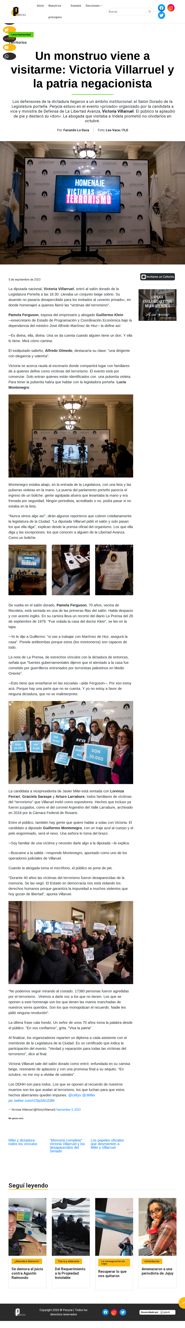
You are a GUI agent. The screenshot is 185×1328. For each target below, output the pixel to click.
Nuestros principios (55, 11)
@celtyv (74, 1095)
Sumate (75, 5)
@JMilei (88, 1095)
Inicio (40, 5)
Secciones (92, 5)
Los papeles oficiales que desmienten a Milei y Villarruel (107, 1143)
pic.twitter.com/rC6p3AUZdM (31, 1101)
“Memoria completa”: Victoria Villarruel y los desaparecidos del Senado (67, 1145)
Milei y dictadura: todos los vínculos (22, 1142)
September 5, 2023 (68, 1109)
